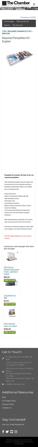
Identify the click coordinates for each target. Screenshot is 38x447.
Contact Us (6, 408)
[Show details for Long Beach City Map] (12, 286)
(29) (34, 17)
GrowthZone (19, 444)
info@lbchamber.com (15, 384)
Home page (9, 21)
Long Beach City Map (10, 297)
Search (7, 25)
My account (18, 25)
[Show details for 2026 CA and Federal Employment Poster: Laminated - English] (12, 261)
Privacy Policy (8, 404)
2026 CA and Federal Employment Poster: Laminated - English (11, 270)
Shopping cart (26, 17)
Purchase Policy (9, 401)
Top (4, 31)
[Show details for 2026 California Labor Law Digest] (12, 318)
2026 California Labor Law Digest (10, 325)
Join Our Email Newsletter (13, 425)
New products (23, 21)
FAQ (4, 397)
